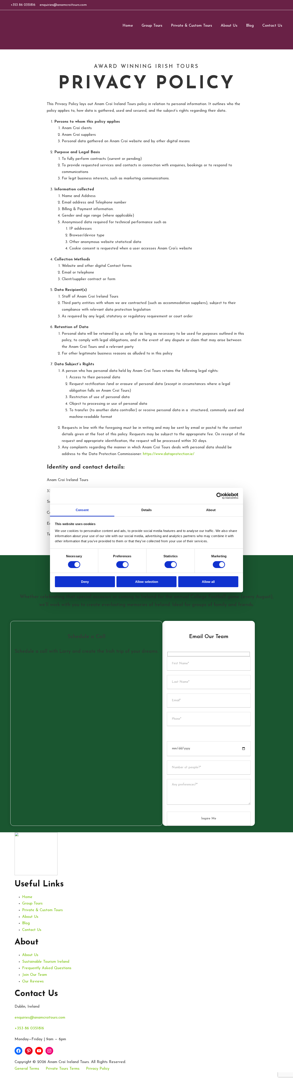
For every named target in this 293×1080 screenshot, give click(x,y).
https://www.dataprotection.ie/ (168, 454)
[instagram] (283, 5)
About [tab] (211, 510)
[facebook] (262, 5)
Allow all (208, 582)
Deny (85, 582)
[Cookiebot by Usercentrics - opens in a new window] (219, 496)
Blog (250, 26)
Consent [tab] (82, 510)
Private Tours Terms (63, 1069)
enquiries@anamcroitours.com (63, 5)
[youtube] (276, 5)
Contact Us (272, 26)
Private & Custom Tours (191, 26)
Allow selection (146, 582)
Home (127, 26)
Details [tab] (146, 510)
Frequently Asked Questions (46, 968)
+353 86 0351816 (23, 5)
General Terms (27, 1069)
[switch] (122, 564)
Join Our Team (34, 975)
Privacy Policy (97, 1069)
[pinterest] (269, 5)
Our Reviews (33, 982)
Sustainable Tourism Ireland (45, 962)
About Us (229, 26)
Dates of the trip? (182, 734)
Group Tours (152, 26)
